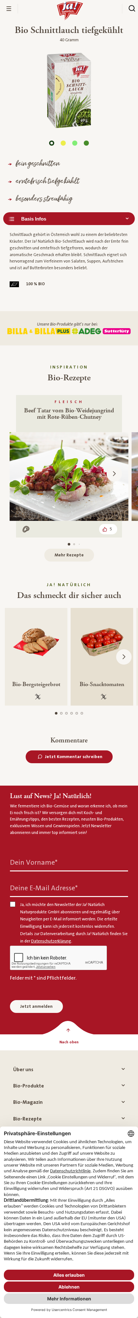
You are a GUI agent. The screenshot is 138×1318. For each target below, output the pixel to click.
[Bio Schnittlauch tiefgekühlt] (51, 143)
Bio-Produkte (28, 1086)
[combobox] (69, 218)
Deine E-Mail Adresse (44, 888)
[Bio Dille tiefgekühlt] (86, 143)
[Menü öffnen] (9, 8)
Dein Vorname (33, 863)
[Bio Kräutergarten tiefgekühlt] (63, 143)
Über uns (23, 1069)
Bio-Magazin (28, 1102)
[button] (114, 473)
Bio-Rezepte (27, 1119)
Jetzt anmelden (36, 1006)
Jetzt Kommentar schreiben (73, 756)
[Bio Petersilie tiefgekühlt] (74, 143)
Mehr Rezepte (69, 555)
